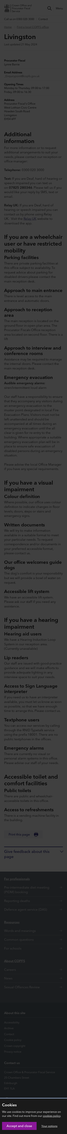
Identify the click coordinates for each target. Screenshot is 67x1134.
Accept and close (19, 1126)
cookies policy (51, 1116)
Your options (49, 1126)
